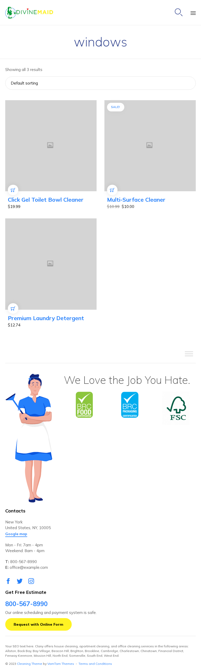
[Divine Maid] (29, 13)
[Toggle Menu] (189, 353)
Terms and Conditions (95, 664)
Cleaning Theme (29, 664)
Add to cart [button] (13, 313)
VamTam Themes (60, 664)
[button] (16, 534)
